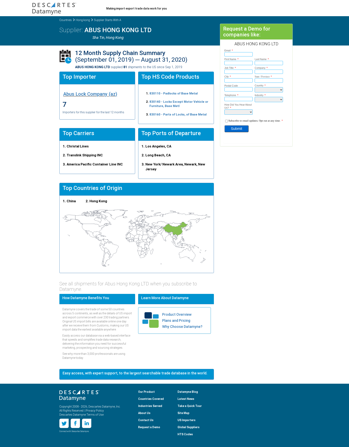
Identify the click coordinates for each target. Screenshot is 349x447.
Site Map (183, 413)
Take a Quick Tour (190, 406)
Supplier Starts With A (107, 20)
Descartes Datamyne (79, 395)
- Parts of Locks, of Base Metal (178, 114)
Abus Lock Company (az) (90, 94)
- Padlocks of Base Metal (173, 93)
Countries (65, 20)
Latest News (186, 398)
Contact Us (145, 420)
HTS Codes (185, 434)
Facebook (75, 423)
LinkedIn (86, 423)
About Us (144, 413)
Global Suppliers (189, 427)
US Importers (187, 420)
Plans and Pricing (176, 320)
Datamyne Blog (188, 391)
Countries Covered (151, 398)
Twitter (64, 423)
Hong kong (83, 20)
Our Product (146, 391)
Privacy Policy (95, 410)
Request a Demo (149, 427)
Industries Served (150, 406)
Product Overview (176, 314)
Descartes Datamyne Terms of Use (81, 414)
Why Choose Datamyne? (182, 326)
